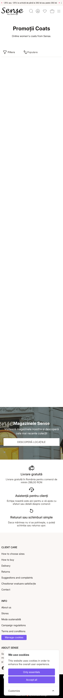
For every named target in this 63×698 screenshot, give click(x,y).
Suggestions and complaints (17, 577)
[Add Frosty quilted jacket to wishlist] (57, 294)
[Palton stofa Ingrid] (16, 197)
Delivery (5, 565)
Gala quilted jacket (12, 279)
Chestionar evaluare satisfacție (18, 583)
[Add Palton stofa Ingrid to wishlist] (27, 178)
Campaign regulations (13, 625)
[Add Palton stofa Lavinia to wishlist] (27, 63)
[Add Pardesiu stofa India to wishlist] (57, 121)
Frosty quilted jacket (44, 337)
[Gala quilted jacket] (16, 255)
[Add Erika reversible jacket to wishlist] (27, 351)
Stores (5, 613)
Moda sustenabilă (11, 619)
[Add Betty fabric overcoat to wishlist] (57, 178)
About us (6, 607)
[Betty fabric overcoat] (47, 197)
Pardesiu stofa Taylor (13, 164)
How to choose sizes (12, 553)
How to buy (7, 559)
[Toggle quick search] (31, 11)
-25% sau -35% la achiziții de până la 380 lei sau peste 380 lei (29, 3)
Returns (5, 571)
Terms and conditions (13, 631)
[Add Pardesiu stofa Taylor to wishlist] (27, 121)
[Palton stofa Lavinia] (16, 82)
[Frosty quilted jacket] (47, 312)
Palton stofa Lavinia (12, 106)
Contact (5, 589)
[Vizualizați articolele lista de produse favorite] (44, 11)
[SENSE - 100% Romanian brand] (12, 11)
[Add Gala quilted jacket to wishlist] (27, 236)
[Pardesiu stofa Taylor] (16, 139)
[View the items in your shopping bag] (52, 11)
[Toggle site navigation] (59, 11)
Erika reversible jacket (14, 395)
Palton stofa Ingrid (12, 222)
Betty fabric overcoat (44, 222)
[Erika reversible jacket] (16, 370)
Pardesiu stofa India (43, 164)
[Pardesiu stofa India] (47, 139)
